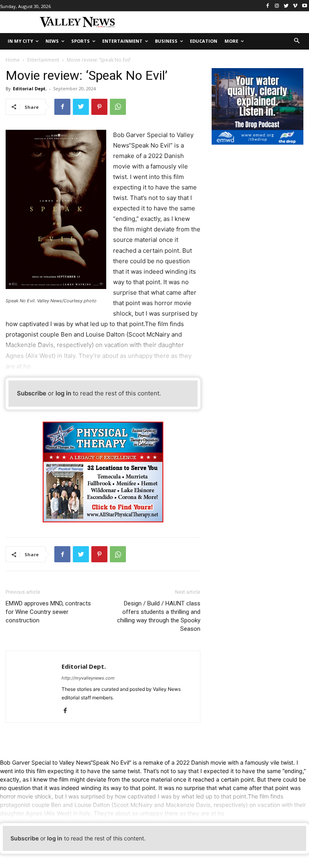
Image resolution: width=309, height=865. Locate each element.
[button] (297, 41)
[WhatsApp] (118, 107)
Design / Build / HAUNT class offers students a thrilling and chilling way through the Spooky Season (158, 616)
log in (63, 393)
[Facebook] (267, 5)
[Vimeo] (295, 5)
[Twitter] (286, 5)
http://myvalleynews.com (88, 678)
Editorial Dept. (30, 88)
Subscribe (31, 393)
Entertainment (43, 59)
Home (13, 59)
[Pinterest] (99, 107)
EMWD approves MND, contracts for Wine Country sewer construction (48, 612)
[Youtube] (304, 5)
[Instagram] (277, 5)
